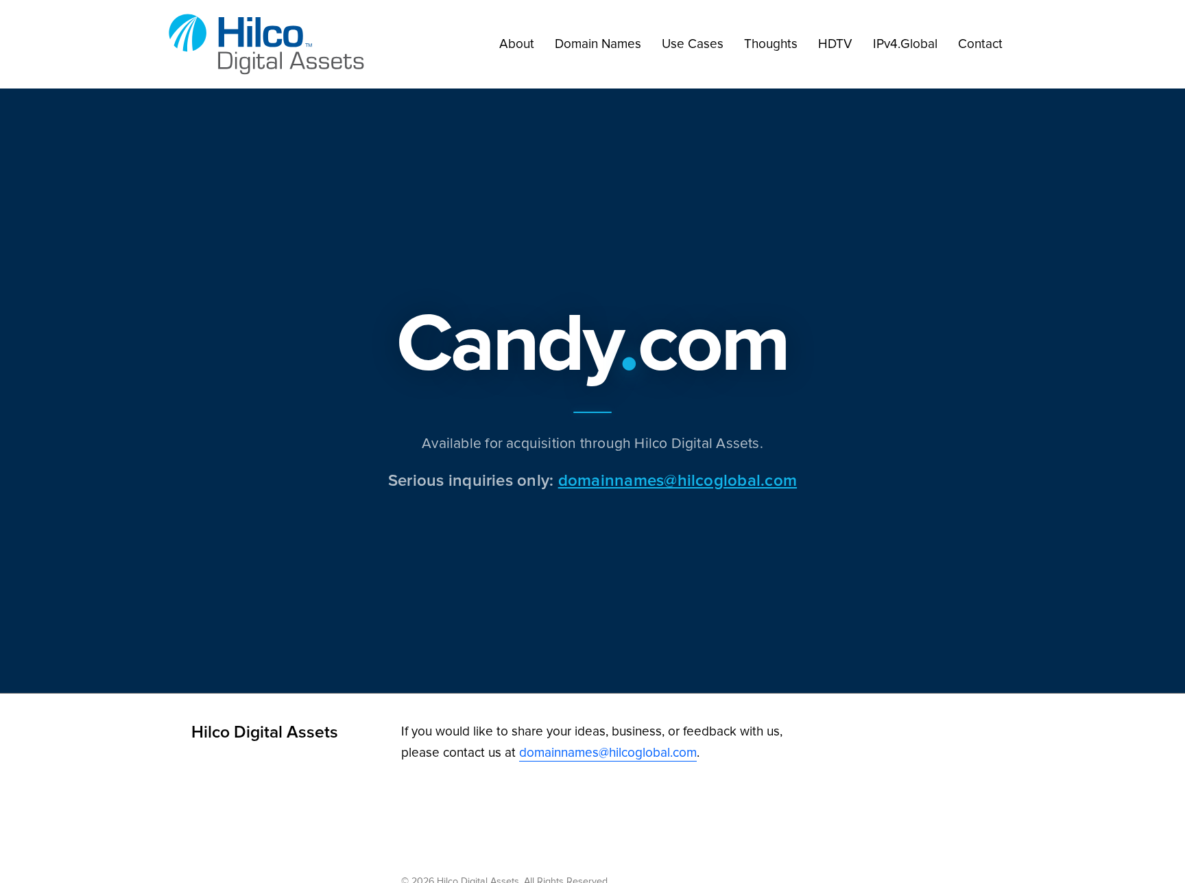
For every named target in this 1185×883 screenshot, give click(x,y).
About (516, 43)
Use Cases (692, 43)
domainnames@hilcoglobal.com (677, 480)
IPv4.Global (905, 43)
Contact (980, 43)
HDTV (835, 43)
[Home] (270, 44)
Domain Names (598, 43)
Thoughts (771, 43)
